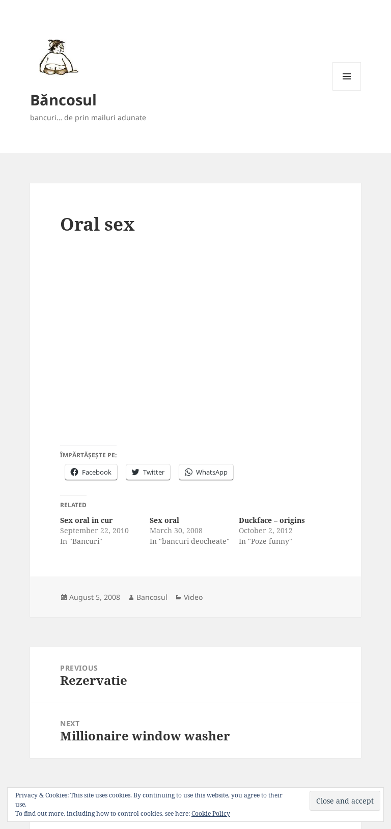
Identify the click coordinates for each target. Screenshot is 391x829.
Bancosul (151, 597)
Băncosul (63, 99)
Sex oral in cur (86, 520)
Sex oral (164, 520)
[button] (56, 57)
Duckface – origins (272, 520)
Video (193, 597)
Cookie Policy (210, 813)
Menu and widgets (347, 90)
